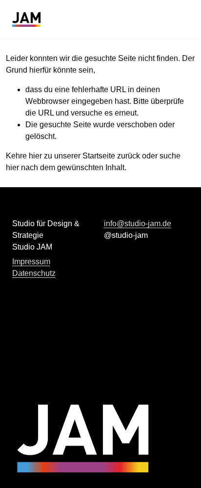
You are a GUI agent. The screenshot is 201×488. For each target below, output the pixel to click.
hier (35, 156)
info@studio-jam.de (137, 223)
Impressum (31, 261)
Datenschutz (34, 273)
